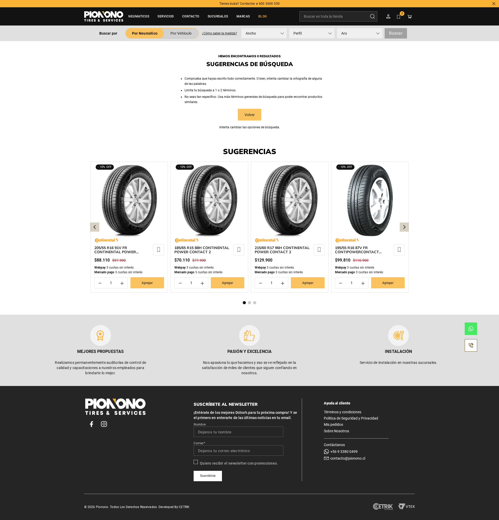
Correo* (199, 443)
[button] (219, 33)
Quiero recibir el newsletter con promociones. (239, 463)
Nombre (200, 424)
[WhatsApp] (471, 328)
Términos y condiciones (342, 412)
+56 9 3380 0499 (344, 451)
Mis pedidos (333, 424)
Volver (250, 115)
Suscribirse (207, 476)
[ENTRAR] (389, 16)
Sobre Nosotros (336, 431)
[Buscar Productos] (373, 16)
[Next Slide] (404, 227)
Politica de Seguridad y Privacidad (351, 418)
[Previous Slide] (94, 227)
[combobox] (338, 16)
